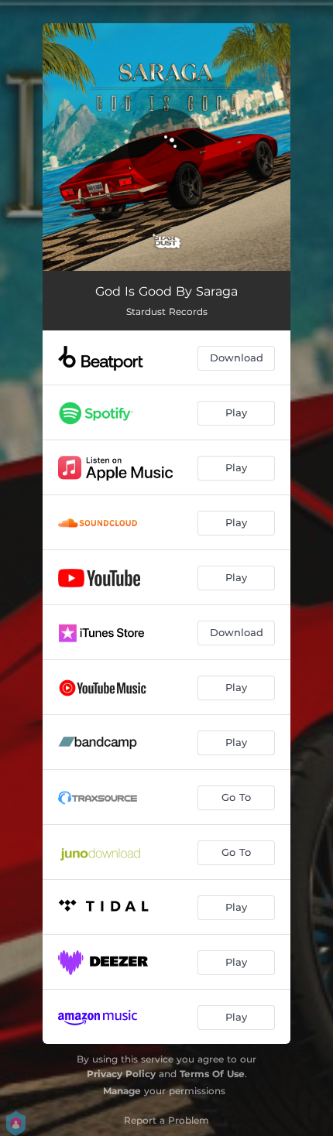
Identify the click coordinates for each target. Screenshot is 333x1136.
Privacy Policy (121, 1074)
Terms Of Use (212, 1074)
